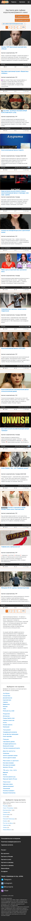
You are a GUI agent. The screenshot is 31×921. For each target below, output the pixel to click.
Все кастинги (5, 853)
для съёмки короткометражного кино (13, 23)
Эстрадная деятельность (9, 743)
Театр (4, 708)
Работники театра (8, 784)
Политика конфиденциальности (11, 841)
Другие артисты (9, 751)
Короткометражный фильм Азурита (12, 150)
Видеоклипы (6, 704)
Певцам (6, 739)
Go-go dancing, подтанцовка (10, 734)
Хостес (5, 722)
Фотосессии (6, 716)
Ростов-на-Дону (8, 823)
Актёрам (6, 693)
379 (23, 27)
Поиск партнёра (7, 736)
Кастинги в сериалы (7, 865)
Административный (8, 786)
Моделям (6, 714)
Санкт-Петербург (8, 808)
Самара (5, 812)
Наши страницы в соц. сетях (12, 876)
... (19, 27)
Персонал (6, 782)
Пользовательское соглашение (10, 838)
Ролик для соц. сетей (8, 710)
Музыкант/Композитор (9, 792)
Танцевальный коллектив (10, 732)
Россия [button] (3, 850)
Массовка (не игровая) (9, 765)
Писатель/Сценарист (8, 790)
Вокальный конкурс (8, 746)
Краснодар (6, 814)
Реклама (5, 706)
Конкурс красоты (7, 724)
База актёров (5, 868)
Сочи (4, 816)
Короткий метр (7, 700)
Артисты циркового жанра (10, 755)
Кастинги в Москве (7, 856)
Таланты (13, 2)
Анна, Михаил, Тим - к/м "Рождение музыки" (15, 468)
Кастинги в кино (6, 859)
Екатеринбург (7, 810)
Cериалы (5, 702)
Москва (5, 805)
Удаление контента (7, 845)
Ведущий (5, 772)
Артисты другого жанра (9, 757)
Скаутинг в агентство (8, 720)
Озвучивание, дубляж (9, 741)
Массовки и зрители (11, 760)
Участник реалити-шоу (9, 776)
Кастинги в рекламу (7, 862)
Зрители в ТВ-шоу (8, 767)
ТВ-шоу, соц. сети (10, 770)
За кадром (4, 871)
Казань (5, 821)
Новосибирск (7, 829)
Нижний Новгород (8, 818)
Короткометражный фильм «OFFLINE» (13, 348)
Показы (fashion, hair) (9, 718)
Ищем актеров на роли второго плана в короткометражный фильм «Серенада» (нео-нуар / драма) (15, 193)
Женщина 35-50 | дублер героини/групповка (15, 588)
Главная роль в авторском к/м (10, 546)
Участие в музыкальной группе (11, 748)
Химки (5, 827)
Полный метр (6, 695)
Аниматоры (6, 753)
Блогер (5, 774)
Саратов (5, 825)
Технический (6, 788)
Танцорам (7, 730)
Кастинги (22, 2)
